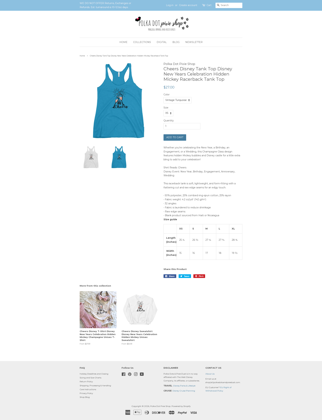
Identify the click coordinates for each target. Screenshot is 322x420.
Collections (142, 42)
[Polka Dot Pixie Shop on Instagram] (136, 375)
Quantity (169, 120)
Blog (176, 42)
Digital (162, 42)
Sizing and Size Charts (90, 377)
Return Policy (86, 381)
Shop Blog (85, 397)
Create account (188, 5)
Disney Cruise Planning (184, 390)
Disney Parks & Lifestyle (184, 385)
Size (166, 107)
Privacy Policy (86, 393)
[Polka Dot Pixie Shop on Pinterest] (129, 375)
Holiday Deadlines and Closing (94, 373)
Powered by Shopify (181, 406)
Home (123, 42)
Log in (169, 5)
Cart (209, 5)
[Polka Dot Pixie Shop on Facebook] (123, 375)
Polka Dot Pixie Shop (160, 406)
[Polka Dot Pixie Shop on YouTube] (142, 375)
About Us (209, 373)
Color (167, 94)
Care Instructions (88, 389)
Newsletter (194, 42)
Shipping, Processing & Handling (95, 385)
